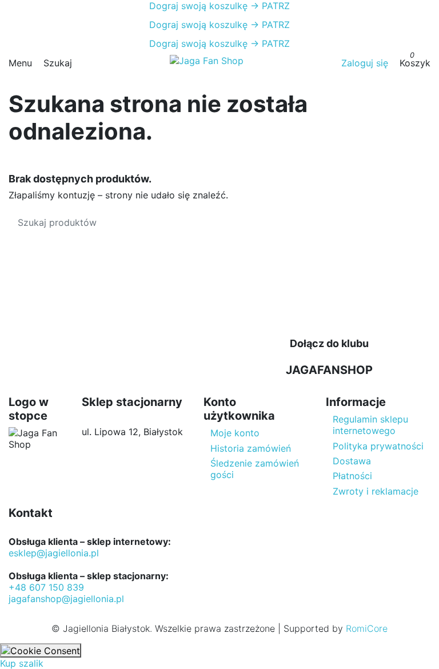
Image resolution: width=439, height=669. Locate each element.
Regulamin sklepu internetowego (370, 424)
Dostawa (352, 461)
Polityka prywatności (378, 446)
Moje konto (235, 433)
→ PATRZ (269, 5)
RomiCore (367, 628)
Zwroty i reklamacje (375, 491)
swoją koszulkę (198, 5)
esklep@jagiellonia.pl (54, 553)
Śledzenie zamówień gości (254, 468)
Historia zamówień (250, 448)
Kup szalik (21, 663)
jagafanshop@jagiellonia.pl (66, 598)
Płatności (352, 475)
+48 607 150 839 (46, 587)
